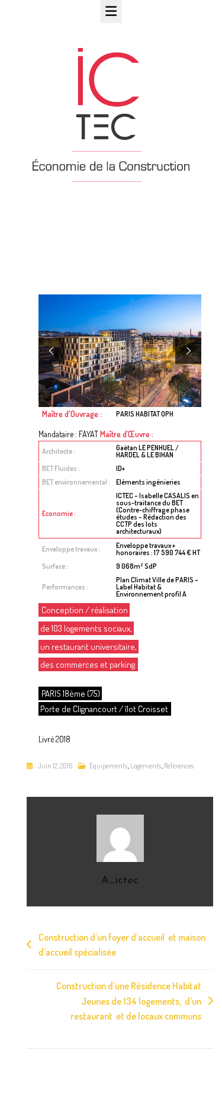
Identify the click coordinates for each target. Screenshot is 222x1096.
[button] (51, 351)
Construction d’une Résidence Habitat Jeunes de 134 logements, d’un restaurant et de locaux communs (128, 1001)
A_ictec (120, 881)
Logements (145, 765)
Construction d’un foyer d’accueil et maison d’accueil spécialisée (121, 945)
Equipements (108, 765)
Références (179, 765)
